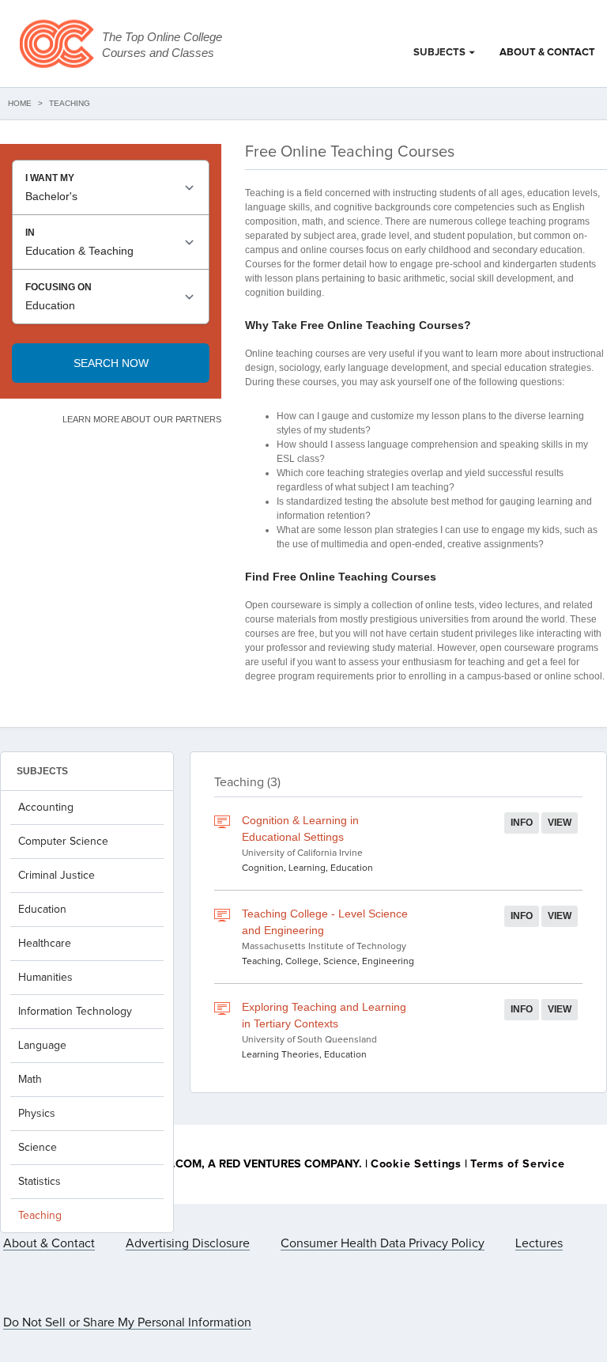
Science (37, 1147)
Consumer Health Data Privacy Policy (382, 1243)
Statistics (39, 1181)
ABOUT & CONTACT (547, 52)
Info (522, 822)
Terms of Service (517, 1164)
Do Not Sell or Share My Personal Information (127, 1322)
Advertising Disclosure (188, 1243)
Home (20, 103)
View (559, 822)
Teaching (40, 1215)
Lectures (539, 1243)
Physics (36, 1113)
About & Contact (49, 1243)
